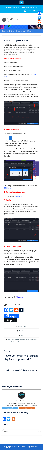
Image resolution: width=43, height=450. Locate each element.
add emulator (12, 340)
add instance (21, 340)
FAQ (22, 335)
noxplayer (28, 342)
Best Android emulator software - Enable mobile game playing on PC (21, 7)
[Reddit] (39, 21)
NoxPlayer (22, 331)
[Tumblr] (39, 26)
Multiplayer (21, 342)
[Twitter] (39, 17)
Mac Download (27, 408)
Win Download (10, 408)
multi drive (29, 340)
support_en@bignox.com (34, 10)
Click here (7, 188)
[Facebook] (39, 13)
